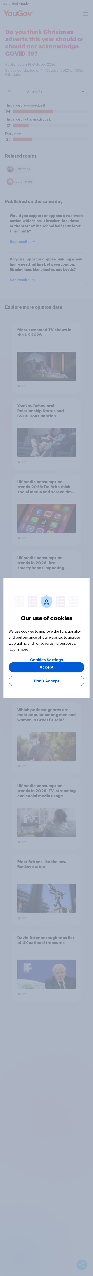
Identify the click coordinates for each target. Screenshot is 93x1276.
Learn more (19, 649)
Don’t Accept (46, 681)
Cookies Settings (46, 660)
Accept (47, 667)
